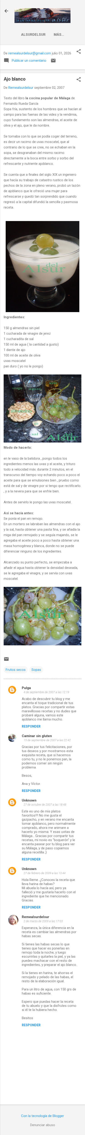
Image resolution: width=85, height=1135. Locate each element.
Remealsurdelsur (35, 917)
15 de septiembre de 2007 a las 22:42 (47, 740)
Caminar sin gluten (37, 736)
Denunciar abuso (42, 1125)
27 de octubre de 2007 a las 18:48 (45, 804)
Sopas (36, 670)
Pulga (26, 688)
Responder (31, 726)
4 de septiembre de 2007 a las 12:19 (46, 692)
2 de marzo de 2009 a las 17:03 (43, 921)
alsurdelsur (33, 35)
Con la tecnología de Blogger (42, 1116)
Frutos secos (16, 670)
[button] (78, 52)
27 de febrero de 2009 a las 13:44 (45, 873)
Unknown (29, 800)
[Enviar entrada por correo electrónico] (53, 62)
